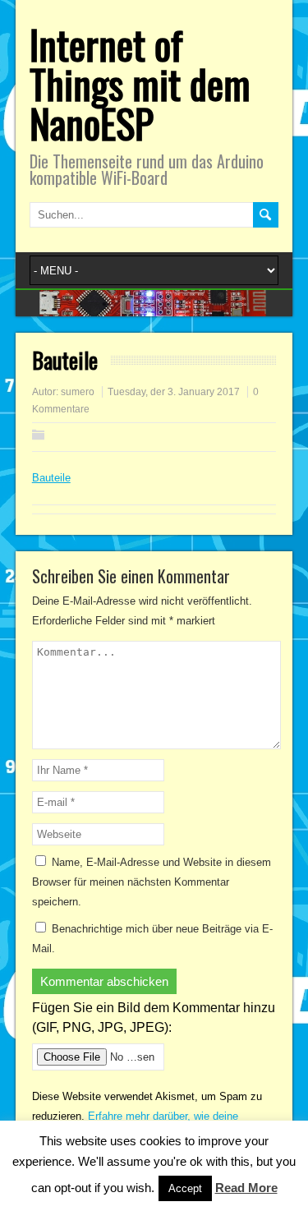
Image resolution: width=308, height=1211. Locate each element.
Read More (246, 1188)
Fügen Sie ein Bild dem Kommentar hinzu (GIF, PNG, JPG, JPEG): (153, 1017)
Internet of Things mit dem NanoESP (140, 83)
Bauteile (51, 478)
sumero (77, 392)
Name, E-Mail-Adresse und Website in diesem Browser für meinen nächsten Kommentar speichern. (151, 882)
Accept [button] (185, 1188)
